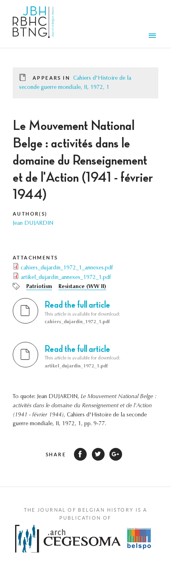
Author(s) (30, 213)
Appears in (51, 77)
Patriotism (39, 287)
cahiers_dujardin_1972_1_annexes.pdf (67, 268)
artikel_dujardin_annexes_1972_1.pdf (66, 278)
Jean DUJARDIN (33, 223)
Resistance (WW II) (82, 287)
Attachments (35, 257)
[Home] (33, 23)
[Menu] (153, 36)
